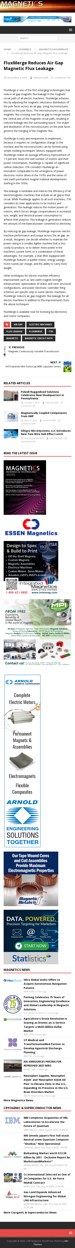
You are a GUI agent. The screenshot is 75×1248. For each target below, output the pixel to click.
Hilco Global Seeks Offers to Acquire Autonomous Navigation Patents (45, 984)
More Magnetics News (18, 1100)
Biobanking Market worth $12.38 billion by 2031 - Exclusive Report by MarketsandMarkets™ (47, 1157)
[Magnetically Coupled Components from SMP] (11, 416)
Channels (25, 49)
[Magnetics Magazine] (37, 10)
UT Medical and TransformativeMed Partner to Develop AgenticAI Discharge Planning (44, 1046)
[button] (70, 30)
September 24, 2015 (34, 438)
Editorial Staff (40, 77)
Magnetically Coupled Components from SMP (44, 414)
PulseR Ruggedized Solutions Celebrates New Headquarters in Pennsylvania (42, 395)
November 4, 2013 (17, 77)
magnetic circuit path (39, 338)
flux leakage (14, 331)
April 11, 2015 (30, 420)
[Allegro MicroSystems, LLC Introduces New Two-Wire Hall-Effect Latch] (11, 434)
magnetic (12, 338)
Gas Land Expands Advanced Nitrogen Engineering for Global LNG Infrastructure (45, 1196)
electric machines (40, 324)
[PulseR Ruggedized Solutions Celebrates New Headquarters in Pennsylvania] (11, 395)
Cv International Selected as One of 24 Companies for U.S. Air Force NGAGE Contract (47, 1178)
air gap (18, 324)
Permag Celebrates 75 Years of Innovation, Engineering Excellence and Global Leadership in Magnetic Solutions (47, 1003)
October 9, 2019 (32, 402)
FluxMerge (35, 331)
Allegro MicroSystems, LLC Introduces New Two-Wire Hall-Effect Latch (46, 432)
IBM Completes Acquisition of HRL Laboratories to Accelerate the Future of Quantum (46, 1122)
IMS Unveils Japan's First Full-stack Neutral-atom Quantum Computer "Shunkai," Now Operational (46, 1139)
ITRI (51, 331)
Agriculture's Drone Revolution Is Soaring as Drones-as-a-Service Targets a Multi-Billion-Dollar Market (45, 1025)
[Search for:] (37, 38)
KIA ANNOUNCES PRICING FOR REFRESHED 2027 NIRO (42, 1063)
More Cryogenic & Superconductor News (30, 1212)
